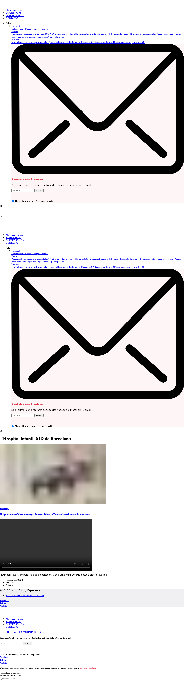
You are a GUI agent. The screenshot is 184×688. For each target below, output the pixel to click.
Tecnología (4, 508)
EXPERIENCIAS (13, 621)
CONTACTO (12, 627)
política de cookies (88, 668)
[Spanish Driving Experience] (4, 5)
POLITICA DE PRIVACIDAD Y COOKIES (25, 595)
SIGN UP (39, 190)
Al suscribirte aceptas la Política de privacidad (34, 201)
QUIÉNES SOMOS (15, 624)
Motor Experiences (14, 618)
